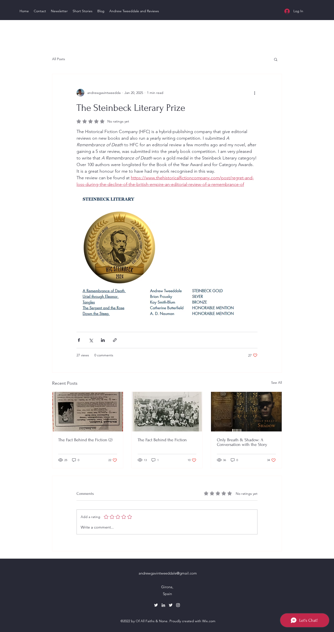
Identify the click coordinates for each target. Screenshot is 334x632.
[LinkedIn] (163, 605)
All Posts (58, 59)
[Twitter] (156, 605)
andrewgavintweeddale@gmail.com (168, 573)
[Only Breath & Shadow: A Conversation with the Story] (246, 411)
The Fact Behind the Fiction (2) (85, 440)
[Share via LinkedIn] (102, 340)
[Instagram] (178, 605)
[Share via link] (114, 340)
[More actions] (254, 93)
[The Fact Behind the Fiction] (167, 411)
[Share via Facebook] (79, 340)
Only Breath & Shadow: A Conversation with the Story (242, 442)
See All (276, 382)
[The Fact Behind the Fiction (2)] (87, 411)
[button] (275, 59)
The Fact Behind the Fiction (162, 440)
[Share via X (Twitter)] (91, 340)
